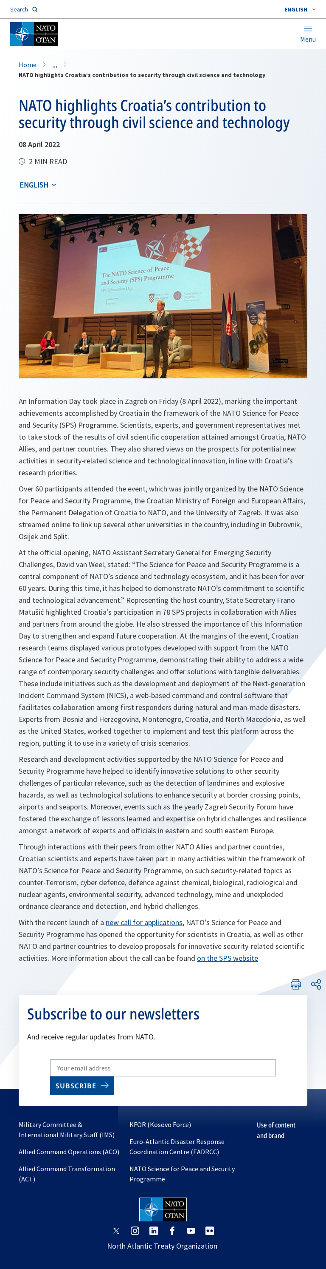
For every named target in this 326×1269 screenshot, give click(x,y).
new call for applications (144, 922)
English (34, 185)
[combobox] (300, 9)
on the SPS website (227, 958)
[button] (300, 9)
